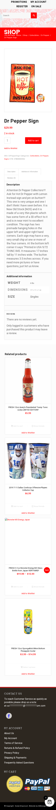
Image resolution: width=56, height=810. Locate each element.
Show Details (38, 426)
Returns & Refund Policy (17, 748)
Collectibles (34, 156)
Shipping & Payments (15, 757)
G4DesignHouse (44, 806)
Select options (29, 667)
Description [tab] (11, 172)
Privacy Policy (11, 752)
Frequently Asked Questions (19, 762)
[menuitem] (19, 2)
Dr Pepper (44, 156)
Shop (12, 32)
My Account (10, 738)
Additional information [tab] (30, 172)
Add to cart (33, 140)
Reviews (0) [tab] (11, 178)
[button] (10, 148)
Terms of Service (13, 743)
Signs (6, 159)
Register (22, 6)
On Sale (36, 6)
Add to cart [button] (18, 426)
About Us (9, 733)
